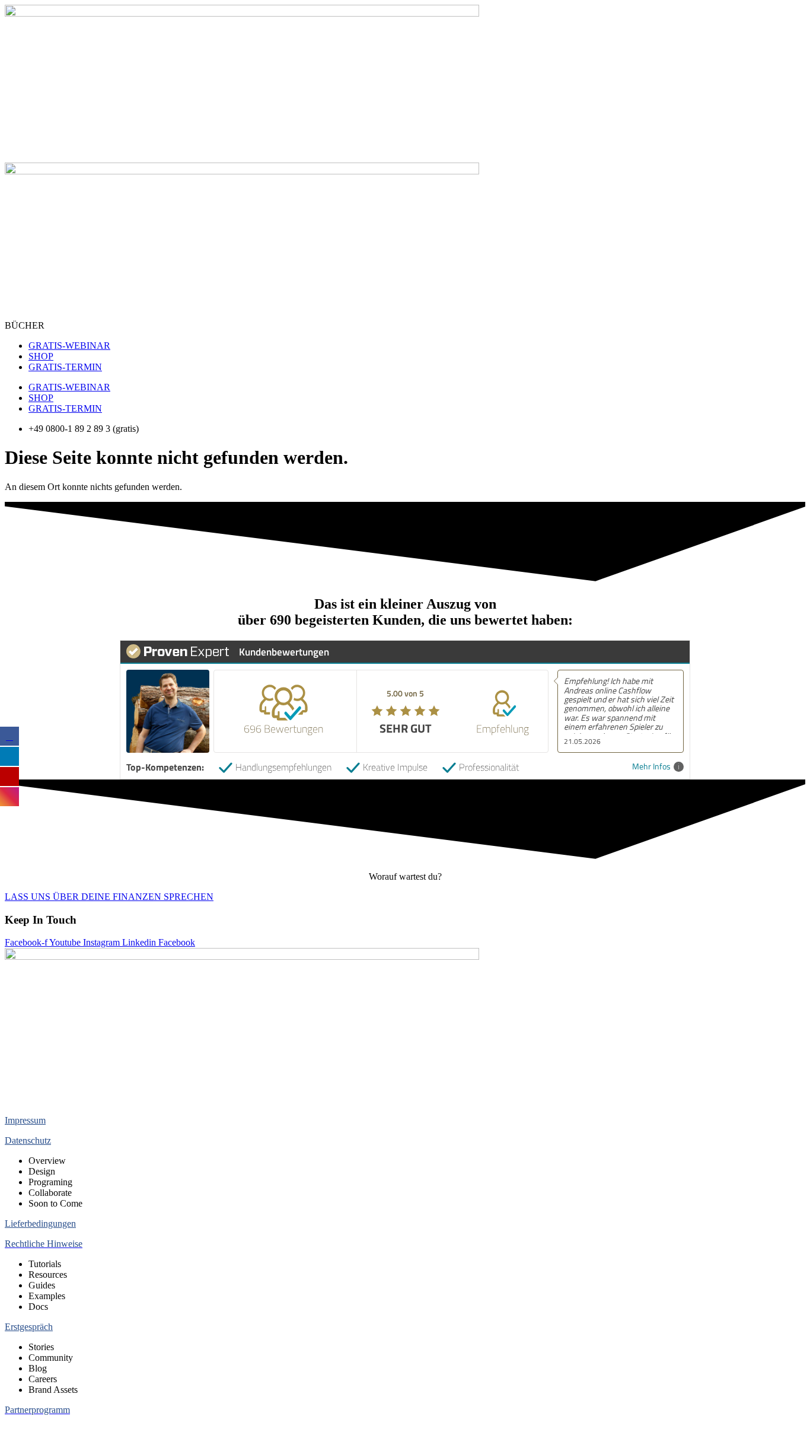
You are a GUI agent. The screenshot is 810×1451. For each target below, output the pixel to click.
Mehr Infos (651, 767)
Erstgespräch (29, 1327)
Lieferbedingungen (40, 1223)
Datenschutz (28, 1140)
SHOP (40, 356)
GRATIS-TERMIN (65, 367)
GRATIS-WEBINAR (69, 346)
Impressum (25, 1120)
